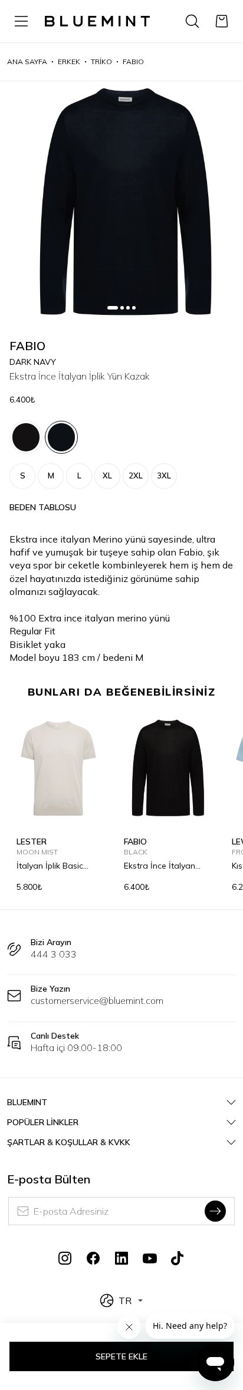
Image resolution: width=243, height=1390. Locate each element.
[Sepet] (222, 21)
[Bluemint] (97, 21)
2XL (136, 475)
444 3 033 (54, 954)
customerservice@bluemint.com (97, 1000)
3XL (164, 475)
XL (107, 475)
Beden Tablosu (42, 507)
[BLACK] (25, 437)
